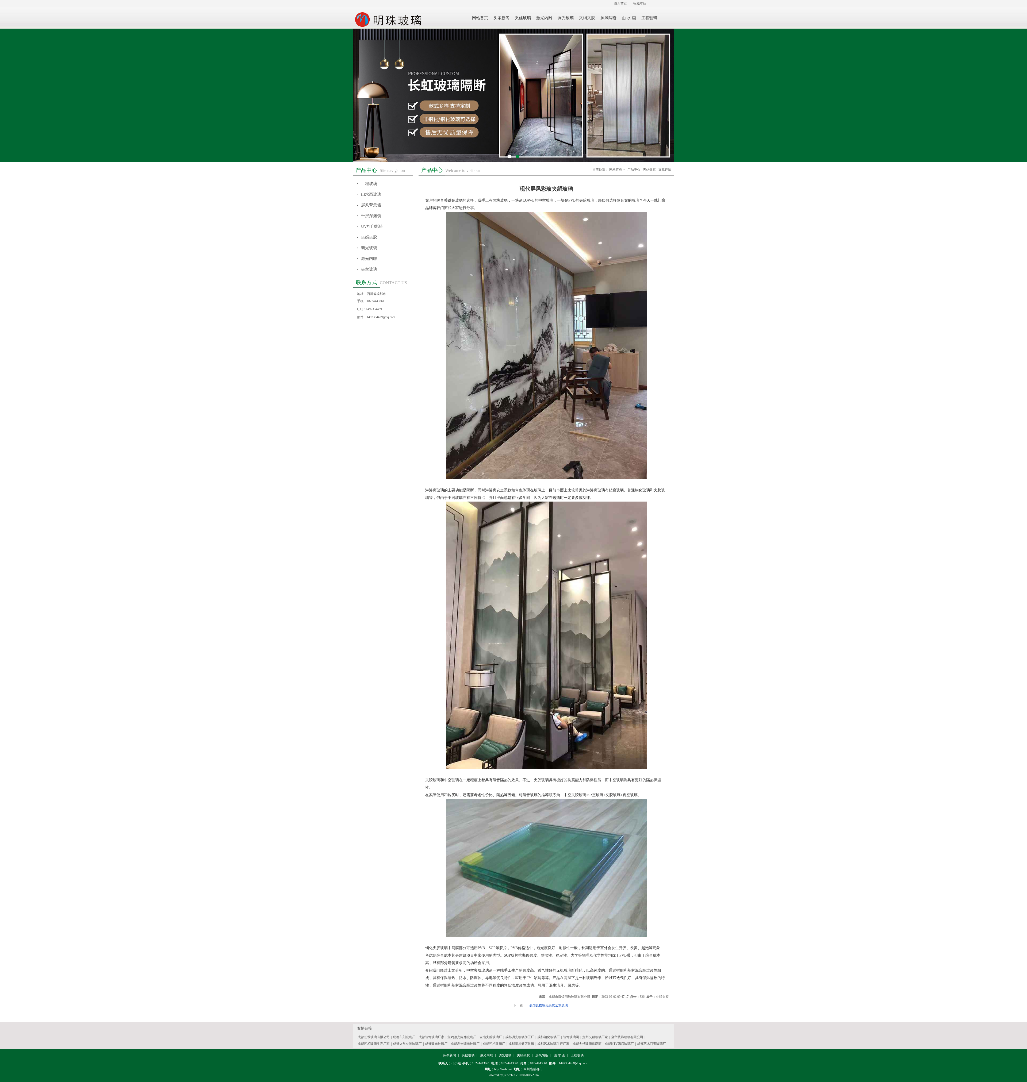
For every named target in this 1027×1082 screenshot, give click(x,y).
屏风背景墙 (371, 205)
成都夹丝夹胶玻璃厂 (407, 1044)
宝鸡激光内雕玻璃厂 (461, 1037)
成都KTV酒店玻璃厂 (619, 1044)
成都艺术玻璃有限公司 (374, 1037)
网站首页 (615, 169)
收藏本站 (639, 3)
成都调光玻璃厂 (436, 1044)
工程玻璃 (369, 184)
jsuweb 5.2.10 (513, 1075)
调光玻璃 (369, 248)
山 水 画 (559, 1055)
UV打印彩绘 (372, 226)
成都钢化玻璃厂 (548, 1037)
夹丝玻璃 (369, 269)
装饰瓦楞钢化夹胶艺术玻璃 (548, 1005)
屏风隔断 (541, 1055)
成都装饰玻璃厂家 (431, 1037)
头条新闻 (449, 1055)
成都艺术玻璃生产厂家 (374, 1044)
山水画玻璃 (371, 194)
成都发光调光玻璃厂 (465, 1044)
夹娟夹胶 (369, 237)
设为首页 (620, 3)
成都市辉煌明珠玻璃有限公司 (569, 997)
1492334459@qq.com (381, 317)
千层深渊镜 (371, 216)
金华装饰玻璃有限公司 (627, 1037)
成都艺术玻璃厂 (494, 1044)
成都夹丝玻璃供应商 (587, 1044)
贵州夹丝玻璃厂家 (595, 1037)
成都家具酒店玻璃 (521, 1044)
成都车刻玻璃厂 (404, 1037)
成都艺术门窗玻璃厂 (651, 1044)
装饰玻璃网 (571, 1037)
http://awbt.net (503, 1069)
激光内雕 (369, 258)
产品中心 (633, 169)
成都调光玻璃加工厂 (519, 1037)
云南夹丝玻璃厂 (491, 1037)
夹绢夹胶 (523, 1055)
